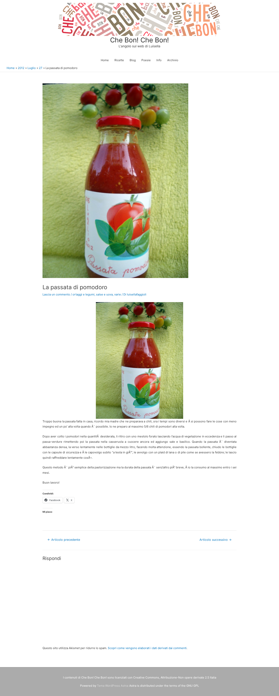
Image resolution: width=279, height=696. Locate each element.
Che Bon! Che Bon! (139, 40)
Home (105, 60)
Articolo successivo (215, 540)
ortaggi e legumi (84, 294)
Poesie (146, 60)
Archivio (172, 60)
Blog (133, 60)
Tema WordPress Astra (112, 685)
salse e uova (104, 294)
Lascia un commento (56, 294)
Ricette (119, 60)
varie (117, 294)
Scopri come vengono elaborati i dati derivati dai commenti (147, 648)
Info (159, 60)
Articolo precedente (63, 540)
